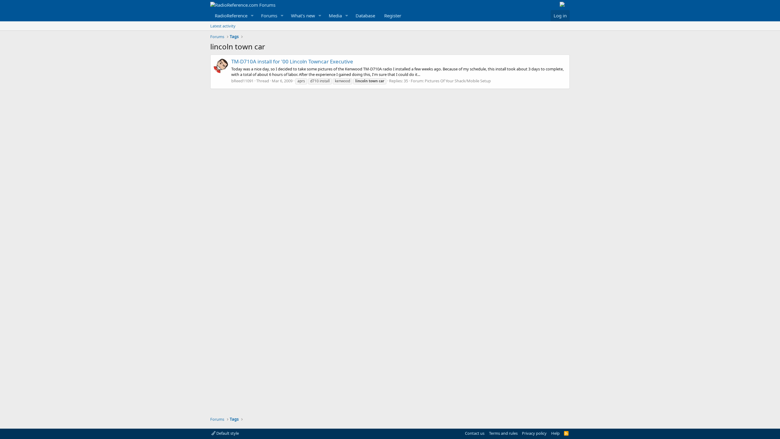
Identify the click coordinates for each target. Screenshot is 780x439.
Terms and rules (503, 433)
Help (555, 433)
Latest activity (223, 26)
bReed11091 (242, 81)
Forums (269, 15)
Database (365, 15)
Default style (227, 433)
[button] (252, 15)
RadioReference (231, 15)
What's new (303, 15)
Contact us (474, 433)
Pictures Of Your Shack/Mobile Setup (458, 81)
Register (392, 15)
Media (335, 15)
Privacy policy (534, 433)
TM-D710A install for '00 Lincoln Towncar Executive (292, 61)
